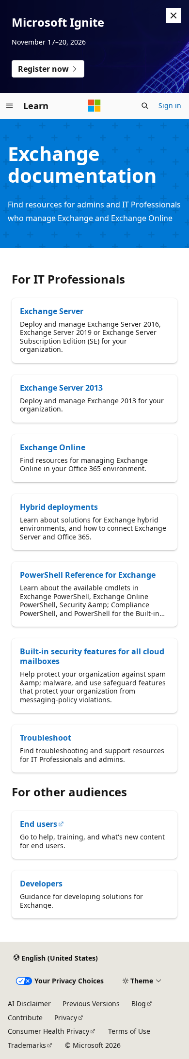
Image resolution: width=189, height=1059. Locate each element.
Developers (41, 883)
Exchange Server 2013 (61, 388)
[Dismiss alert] (173, 15)
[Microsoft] (94, 105)
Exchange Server (51, 311)
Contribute (25, 1017)
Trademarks (27, 1045)
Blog (138, 1003)
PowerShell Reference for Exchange (88, 575)
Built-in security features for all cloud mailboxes (92, 656)
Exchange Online (52, 447)
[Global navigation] (9, 105)
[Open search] (145, 105)
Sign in (169, 105)
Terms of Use (129, 1031)
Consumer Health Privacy (48, 1031)
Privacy (65, 1017)
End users (38, 824)
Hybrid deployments (59, 507)
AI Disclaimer (29, 1003)
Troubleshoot (45, 738)
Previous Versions (91, 1003)
